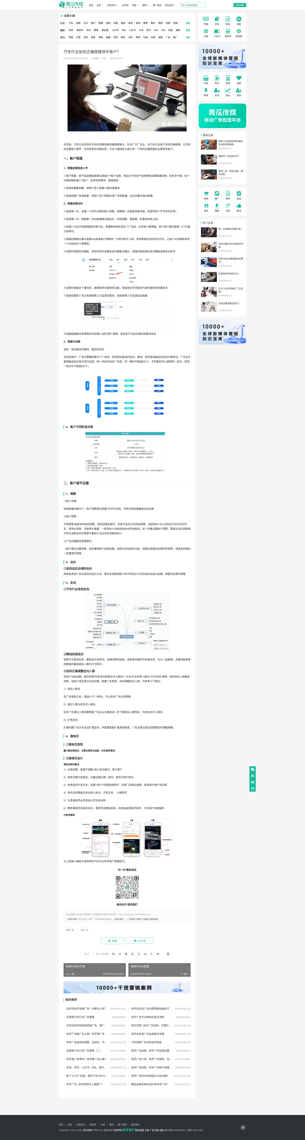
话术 (130, 37)
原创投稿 (240, 5)
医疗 (93, 22)
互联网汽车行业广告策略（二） (84, 1050)
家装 (138, 22)
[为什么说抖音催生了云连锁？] (209, 288)
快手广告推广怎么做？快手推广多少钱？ (89, 1034)
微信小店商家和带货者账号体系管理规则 (230, 142)
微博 (96, 30)
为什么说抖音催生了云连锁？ (230, 290)
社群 (153, 37)
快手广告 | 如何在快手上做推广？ (85, 1084)
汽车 (71, 22)
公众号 (115, 30)
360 (163, 30)
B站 (124, 30)
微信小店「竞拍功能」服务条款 (230, 172)
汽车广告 (84, 930)
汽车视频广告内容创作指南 (146, 1042)
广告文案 (154, 1130)
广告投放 (131, 918)
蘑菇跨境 (154, 918)
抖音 (71, 30)
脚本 (123, 37)
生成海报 (104, 953)
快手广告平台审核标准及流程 (147, 1017)
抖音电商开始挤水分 (228, 273)
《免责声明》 (72, 918)
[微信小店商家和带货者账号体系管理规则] (209, 141)
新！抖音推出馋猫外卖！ (230, 228)
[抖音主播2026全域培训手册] (209, 243)
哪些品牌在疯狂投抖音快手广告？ (150, 1084)
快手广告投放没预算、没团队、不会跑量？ (90, 1042)
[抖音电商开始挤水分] (209, 273)
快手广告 (69, 712)
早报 (134, 5)
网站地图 (139, 1130)
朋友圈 (105, 30)
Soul (156, 30)
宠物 (175, 22)
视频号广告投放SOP (228, 156)
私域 (145, 37)
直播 (108, 37)
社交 (86, 22)
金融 (78, 22)
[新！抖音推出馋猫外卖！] (209, 229)
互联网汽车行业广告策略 (80, 1017)
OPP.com (97, 1130)
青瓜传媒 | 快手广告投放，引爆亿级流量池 (155, 1025)
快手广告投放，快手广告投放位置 (150, 1050)
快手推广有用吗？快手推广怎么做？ (86, 1059)
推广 (175, 37)
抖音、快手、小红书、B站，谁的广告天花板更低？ (95, 1067)
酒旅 (160, 22)
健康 (100, 22)
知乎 (148, 30)
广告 (168, 37)
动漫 (115, 22)
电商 (138, 37)
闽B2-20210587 (195, 1130)
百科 (86, 37)
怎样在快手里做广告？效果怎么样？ (86, 1008)
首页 (91, 5)
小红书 (132, 30)
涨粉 (160, 37)
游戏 (108, 22)
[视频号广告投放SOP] (209, 156)
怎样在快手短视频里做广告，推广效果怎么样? (92, 1025)
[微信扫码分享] (113, 954)
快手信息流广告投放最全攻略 (147, 1034)
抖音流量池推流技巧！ (229, 303)
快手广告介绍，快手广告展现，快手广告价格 (156, 1059)
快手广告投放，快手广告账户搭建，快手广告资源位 (160, 1067)
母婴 (168, 22)
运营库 (125, 5)
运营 (99, 5)
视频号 (79, 30)
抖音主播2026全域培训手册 (231, 245)
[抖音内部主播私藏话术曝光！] (209, 258)
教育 (145, 22)
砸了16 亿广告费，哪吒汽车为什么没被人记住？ (93, 1076)
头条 (141, 30)
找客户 (139, 918)
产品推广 (95, 58)
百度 (170, 30)
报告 (93, 37)
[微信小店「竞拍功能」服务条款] (209, 171)
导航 (100, 37)
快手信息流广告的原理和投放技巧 (150, 1008)
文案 (78, 37)
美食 (130, 22)
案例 (144, 5)
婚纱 (153, 22)
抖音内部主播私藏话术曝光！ (230, 260)
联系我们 (169, 5)
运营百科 (111, 5)
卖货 (115, 37)
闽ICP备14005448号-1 (175, 1130)
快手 (88, 30)
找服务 (146, 918)
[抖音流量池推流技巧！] (209, 303)
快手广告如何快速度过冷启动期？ (150, 1076)
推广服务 (157, 5)
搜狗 (178, 30)
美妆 (123, 22)
